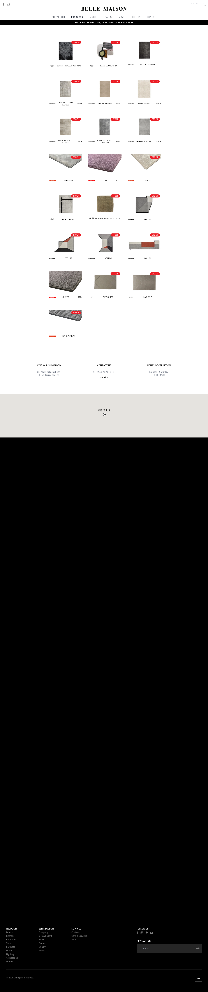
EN (197, 4)
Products (77, 17)
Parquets (10, 946)
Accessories (12, 957)
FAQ (73, 939)
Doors (9, 950)
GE (192, 4)
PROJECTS (135, 17)
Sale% (108, 17)
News (121, 17)
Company (43, 932)
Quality (42, 946)
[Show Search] (204, 4)
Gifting (42, 950)
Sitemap (10, 961)
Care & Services (79, 935)
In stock (93, 17)
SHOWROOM (58, 17)
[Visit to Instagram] (8, 4)
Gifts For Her (13, 26)
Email (103, 377)
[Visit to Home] (104, 9)
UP (198, 978)
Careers (42, 943)
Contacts (75, 932)
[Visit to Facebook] (3, 4)
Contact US (104, 365)
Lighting (10, 954)
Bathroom (11, 939)
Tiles (8, 943)
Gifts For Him (13, 30)
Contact (151, 17)
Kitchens (10, 935)
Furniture (10, 932)
